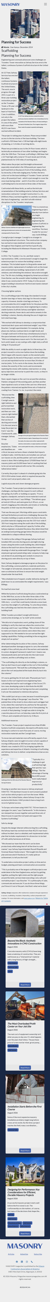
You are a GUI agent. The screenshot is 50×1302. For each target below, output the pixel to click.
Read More (25, 985)
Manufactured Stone (14, 1223)
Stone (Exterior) (13, 1226)
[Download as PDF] (47, 904)
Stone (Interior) (25, 1226)
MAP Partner (12, 1050)
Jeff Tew (10, 1214)
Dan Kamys (14, 47)
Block (10, 971)
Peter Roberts (12, 963)
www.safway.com (29, 898)
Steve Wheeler (13, 1046)
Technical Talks (13, 967)
